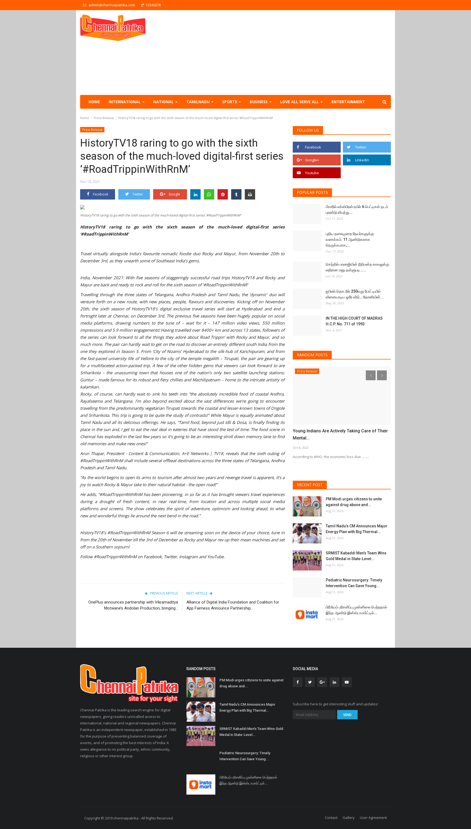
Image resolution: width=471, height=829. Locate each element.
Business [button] (259, 101)
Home (94, 101)
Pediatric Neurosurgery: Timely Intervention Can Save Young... (354, 583)
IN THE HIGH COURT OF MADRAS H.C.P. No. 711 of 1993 (354, 321)
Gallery (349, 817)
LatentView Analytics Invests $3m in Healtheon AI (342, 430)
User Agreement (373, 817)
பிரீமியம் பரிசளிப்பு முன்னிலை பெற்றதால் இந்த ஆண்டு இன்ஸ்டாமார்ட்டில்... (356, 610)
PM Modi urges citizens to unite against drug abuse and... (354, 502)
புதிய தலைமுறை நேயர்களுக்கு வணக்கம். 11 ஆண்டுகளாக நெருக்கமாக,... (350, 239)
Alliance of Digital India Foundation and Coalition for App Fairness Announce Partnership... (232, 605)
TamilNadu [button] (198, 101)
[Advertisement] (291, 52)
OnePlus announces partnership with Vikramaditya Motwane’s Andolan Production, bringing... (133, 605)
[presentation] (371, 375)
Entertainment (348, 101)
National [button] (164, 101)
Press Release (104, 118)
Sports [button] (230, 101)
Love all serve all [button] (300, 101)
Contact (331, 817)
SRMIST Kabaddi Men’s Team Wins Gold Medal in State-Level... (356, 556)
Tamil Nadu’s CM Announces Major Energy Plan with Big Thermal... (357, 529)
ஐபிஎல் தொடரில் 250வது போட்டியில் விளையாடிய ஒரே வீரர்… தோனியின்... (355, 294)
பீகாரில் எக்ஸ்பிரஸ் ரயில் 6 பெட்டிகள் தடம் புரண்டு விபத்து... (357, 209)
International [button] (125, 101)
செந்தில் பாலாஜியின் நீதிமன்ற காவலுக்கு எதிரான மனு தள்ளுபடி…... (357, 267)
